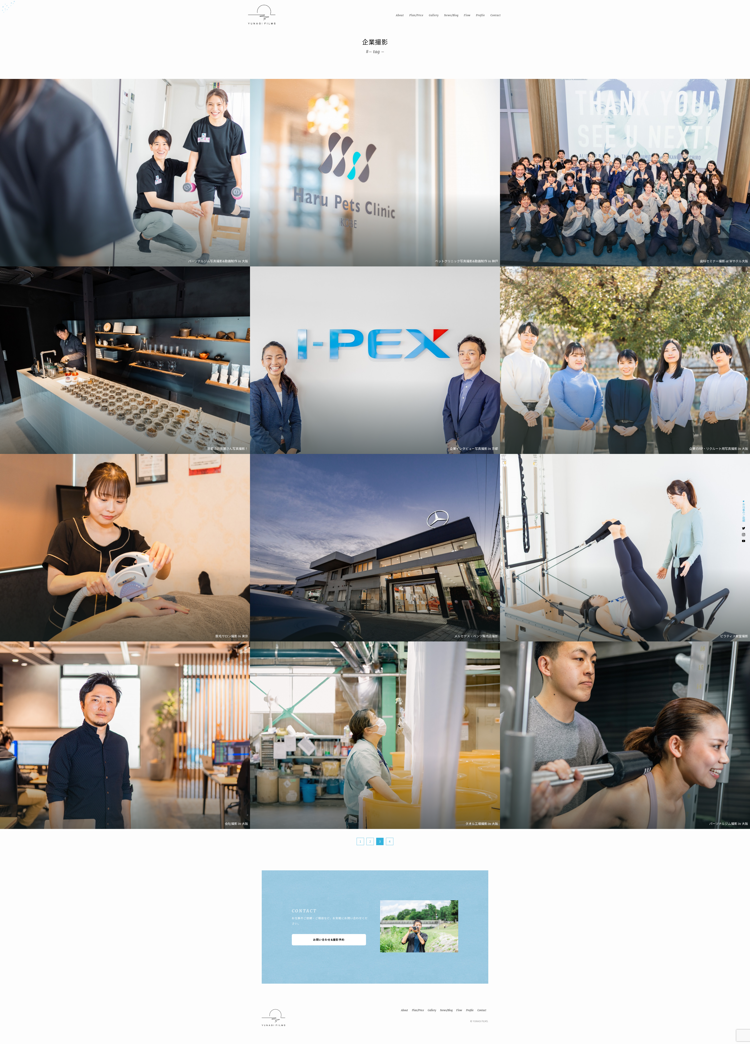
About (404, 1010)
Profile (470, 1010)
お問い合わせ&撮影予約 (329, 939)
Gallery (432, 1010)
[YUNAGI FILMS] (262, 14)
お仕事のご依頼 (744, 512)
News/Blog (446, 1010)
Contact (481, 1010)
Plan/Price (418, 1010)
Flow (459, 1010)
